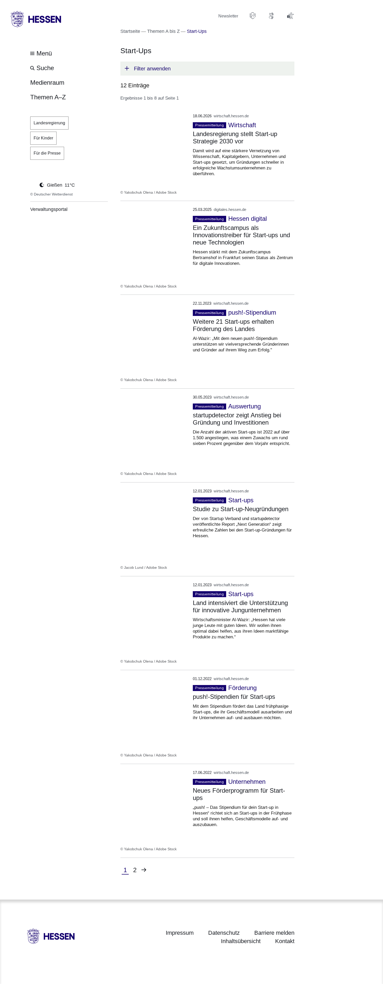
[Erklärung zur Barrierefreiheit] (290, 15)
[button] (207, 68)
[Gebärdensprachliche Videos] (271, 15)
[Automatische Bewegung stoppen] (33, 184)
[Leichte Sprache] (253, 15)
